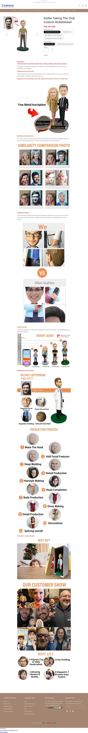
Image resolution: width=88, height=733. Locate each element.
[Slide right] (37, 34)
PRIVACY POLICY (28, 706)
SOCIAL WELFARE (8, 709)
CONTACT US (7, 704)
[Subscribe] (82, 707)
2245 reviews (4, 732)
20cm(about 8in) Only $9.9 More (53, 35)
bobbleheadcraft (38, 722)
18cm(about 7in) (67, 32)
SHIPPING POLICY (8, 706)
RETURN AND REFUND (30, 704)
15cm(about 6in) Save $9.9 (52, 32)
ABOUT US (6, 701)
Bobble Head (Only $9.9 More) (65, 44)
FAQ (25, 701)
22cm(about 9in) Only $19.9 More (54, 38)
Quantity (46, 47)
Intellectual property (9, 711)
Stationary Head (49, 44)
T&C (25, 709)
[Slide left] (6, 34)
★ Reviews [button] (3, 728)
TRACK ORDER (27, 711)
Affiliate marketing (29, 714)
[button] (79, 5)
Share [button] (46, 55)
